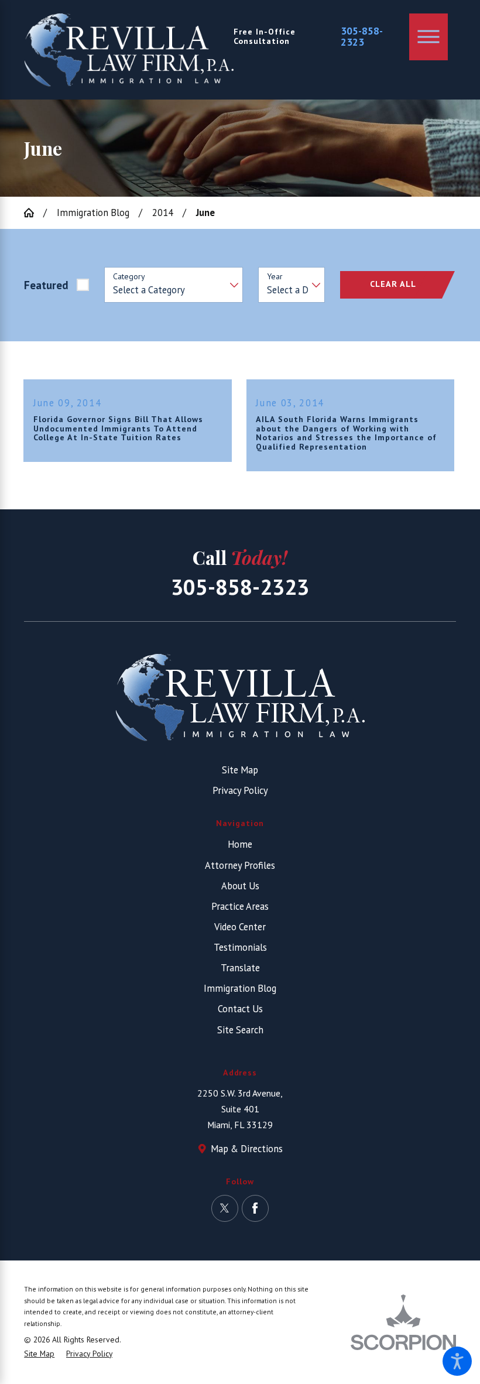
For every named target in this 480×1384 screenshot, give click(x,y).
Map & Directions (247, 1148)
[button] (457, 1361)
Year (275, 277)
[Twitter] (224, 1208)
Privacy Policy (240, 790)
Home (240, 844)
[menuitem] (240, 844)
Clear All (393, 284)
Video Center (240, 926)
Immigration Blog (93, 212)
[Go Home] (33, 212)
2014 (162, 212)
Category (129, 277)
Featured (46, 285)
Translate (240, 967)
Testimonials (240, 947)
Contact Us (240, 1008)
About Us (240, 885)
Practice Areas (240, 906)
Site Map (240, 769)
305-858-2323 (362, 37)
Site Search (240, 1029)
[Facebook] (255, 1208)
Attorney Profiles (240, 865)
